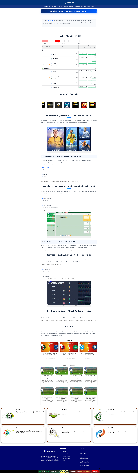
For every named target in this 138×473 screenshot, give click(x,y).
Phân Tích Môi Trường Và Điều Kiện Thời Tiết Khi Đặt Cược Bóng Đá (61, 377)
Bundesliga (71, 6)
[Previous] (40, 353)
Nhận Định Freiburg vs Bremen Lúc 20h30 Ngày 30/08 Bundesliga (69, 354)
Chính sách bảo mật (66, 453)
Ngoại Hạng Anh (57, 6)
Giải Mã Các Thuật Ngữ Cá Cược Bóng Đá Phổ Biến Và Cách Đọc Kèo (47, 377)
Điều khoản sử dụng (66, 456)
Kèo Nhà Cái (46, 6)
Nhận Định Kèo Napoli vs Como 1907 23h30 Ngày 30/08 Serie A (88, 354)
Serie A (88, 6)
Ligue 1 (85, 6)
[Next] (97, 353)
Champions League (64, 6)
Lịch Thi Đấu (51, 6)
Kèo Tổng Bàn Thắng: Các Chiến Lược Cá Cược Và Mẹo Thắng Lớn (76, 397)
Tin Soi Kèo (92, 6)
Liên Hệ (64, 460)
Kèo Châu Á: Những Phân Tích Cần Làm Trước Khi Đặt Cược (47, 397)
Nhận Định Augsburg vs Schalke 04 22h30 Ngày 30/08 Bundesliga (49, 354)
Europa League (77, 6)
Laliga (81, 6)
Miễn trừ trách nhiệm (66, 458)
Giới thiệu (64, 451)
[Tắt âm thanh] (95, 43)
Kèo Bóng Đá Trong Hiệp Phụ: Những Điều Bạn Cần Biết (91, 377)
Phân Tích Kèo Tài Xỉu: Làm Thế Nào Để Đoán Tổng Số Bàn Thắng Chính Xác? (90, 397)
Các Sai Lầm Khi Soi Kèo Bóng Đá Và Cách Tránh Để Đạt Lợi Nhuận (61, 397)
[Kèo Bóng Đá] (69, 2)
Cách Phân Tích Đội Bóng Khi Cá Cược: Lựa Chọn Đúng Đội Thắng (76, 377)
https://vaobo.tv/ (86, 450)
